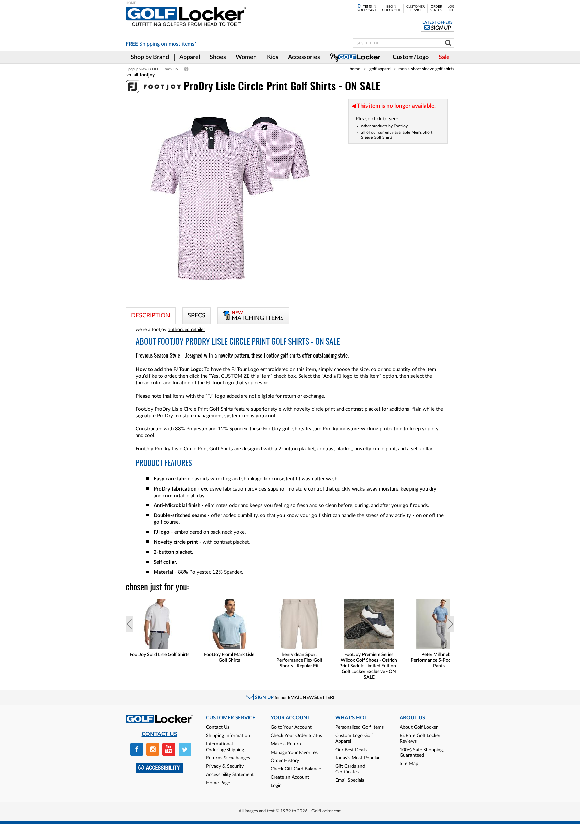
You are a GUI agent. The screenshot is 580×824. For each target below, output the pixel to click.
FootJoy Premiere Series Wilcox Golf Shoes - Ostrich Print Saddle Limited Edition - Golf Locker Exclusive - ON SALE (369, 666)
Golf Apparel (380, 69)
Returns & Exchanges (228, 758)
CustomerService (415, 8)
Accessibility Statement (230, 774)
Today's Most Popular (357, 758)
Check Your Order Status (296, 735)
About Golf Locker (419, 727)
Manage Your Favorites (294, 752)
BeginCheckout (391, 8)
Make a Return (286, 744)
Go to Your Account (291, 727)
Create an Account (290, 777)
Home (355, 69)
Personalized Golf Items (359, 727)
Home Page (218, 783)
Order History (285, 760)
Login (276, 785)
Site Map (409, 763)
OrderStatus (436, 8)
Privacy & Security (225, 766)
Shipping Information (228, 735)
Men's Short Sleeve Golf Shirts (426, 69)
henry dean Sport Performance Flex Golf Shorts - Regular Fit (299, 660)
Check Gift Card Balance (296, 769)
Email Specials (349, 780)
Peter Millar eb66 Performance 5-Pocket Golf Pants (438, 660)
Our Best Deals (351, 750)
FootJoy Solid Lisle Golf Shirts (159, 654)
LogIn (451, 8)
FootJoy (401, 126)
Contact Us (217, 727)
